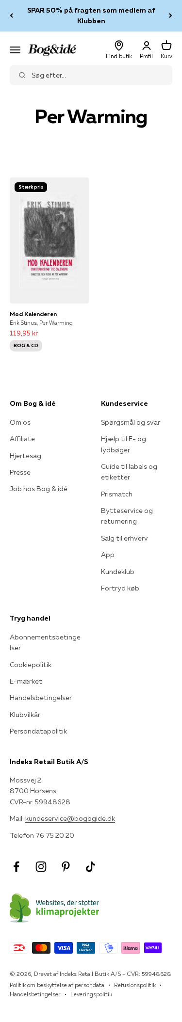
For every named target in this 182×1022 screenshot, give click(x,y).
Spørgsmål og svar (130, 422)
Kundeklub (117, 571)
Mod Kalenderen (33, 314)
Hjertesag (25, 455)
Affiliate (22, 438)
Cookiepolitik (30, 664)
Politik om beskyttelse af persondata (57, 985)
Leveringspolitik (91, 994)
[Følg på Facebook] (16, 866)
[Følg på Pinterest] (65, 866)
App (108, 554)
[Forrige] (11, 16)
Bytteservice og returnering (127, 516)
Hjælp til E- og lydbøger (123, 444)
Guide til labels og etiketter (129, 471)
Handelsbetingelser (41, 697)
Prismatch (116, 494)
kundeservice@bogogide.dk (70, 818)
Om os (20, 422)
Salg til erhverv (124, 538)
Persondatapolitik (38, 731)
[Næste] (170, 16)
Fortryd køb (120, 588)
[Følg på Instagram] (41, 866)
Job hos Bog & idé (38, 488)
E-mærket (26, 681)
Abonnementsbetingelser (45, 642)
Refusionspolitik (135, 985)
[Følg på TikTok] (90, 866)
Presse (20, 472)
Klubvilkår (25, 714)
